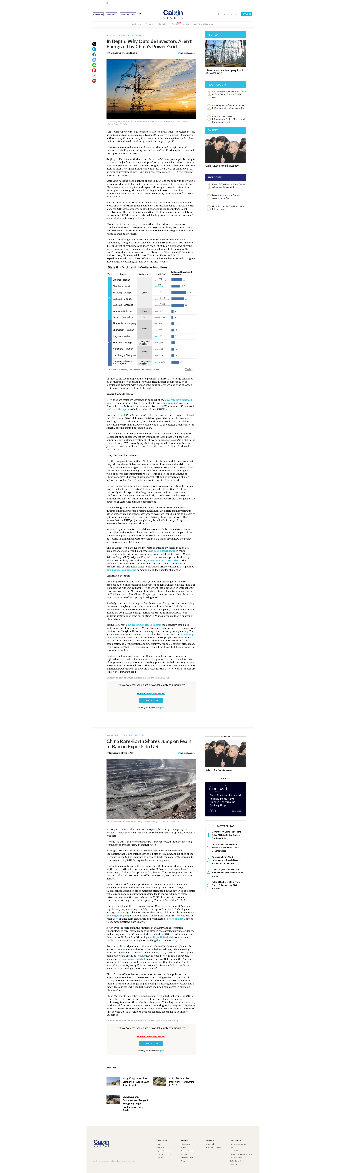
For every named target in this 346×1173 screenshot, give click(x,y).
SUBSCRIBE (246, 14)
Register (234, 14)
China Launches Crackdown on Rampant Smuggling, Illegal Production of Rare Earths (135, 1103)
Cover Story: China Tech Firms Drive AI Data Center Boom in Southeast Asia (229, 94)
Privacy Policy (210, 1144)
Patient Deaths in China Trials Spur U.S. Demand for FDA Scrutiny (226, 885)
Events (175, 24)
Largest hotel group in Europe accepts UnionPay (226, 196)
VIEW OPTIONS (151, 700)
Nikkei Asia (233, 1165)
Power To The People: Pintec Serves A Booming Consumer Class (228, 185)
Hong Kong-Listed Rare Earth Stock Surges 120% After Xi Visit (136, 1081)
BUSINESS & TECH (135, 35)
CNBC (232, 1147)
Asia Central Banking (203, 24)
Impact (185, 24)
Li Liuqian (113, 753)
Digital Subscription (164, 1151)
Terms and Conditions (213, 1147)
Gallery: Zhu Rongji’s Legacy (222, 165)
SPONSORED (214, 177)
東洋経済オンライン (237, 1161)
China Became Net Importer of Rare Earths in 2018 (181, 1081)
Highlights (162, 24)
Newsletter (111, 14)
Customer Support (187, 1151)
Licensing (160, 1158)
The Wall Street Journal (238, 1144)
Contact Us (185, 1154)
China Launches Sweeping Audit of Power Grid (224, 71)
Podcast (149, 24)
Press (183, 1161)
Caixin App (98, 14)
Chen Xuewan (115, 53)
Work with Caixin (187, 1158)
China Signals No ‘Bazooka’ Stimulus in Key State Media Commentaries (228, 106)
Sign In (161, 707)
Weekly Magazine (127, 14)
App (158, 1144)
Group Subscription (164, 1154)
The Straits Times (236, 1158)
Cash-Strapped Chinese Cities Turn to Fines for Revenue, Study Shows (227, 872)
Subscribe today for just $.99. (151, 693)
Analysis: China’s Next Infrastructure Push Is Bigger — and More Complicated (228, 119)
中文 (218, 14)
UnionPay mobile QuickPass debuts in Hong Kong (228, 207)
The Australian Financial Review (241, 1154)
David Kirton (131, 53)
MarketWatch (234, 1151)
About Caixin (185, 1144)
